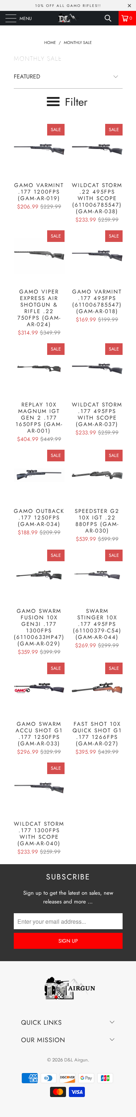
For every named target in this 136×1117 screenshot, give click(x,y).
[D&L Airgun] (68, 18)
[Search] (110, 18)
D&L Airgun (76, 1059)
